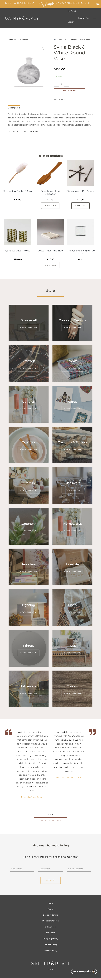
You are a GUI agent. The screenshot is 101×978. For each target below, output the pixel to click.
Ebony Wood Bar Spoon (80, 191)
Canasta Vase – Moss (17, 250)
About (50, 909)
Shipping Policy (50, 939)
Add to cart (70, 91)
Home (50, 903)
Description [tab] (14, 108)
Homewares (22, 40)
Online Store (50, 927)
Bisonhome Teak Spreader (50, 192)
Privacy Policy (50, 951)
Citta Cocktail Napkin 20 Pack (80, 252)
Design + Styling (50, 915)
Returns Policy (50, 945)
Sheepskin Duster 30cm (17, 191)
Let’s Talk (50, 933)
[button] (48, 814)
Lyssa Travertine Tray (50, 250)
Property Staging (50, 921)
